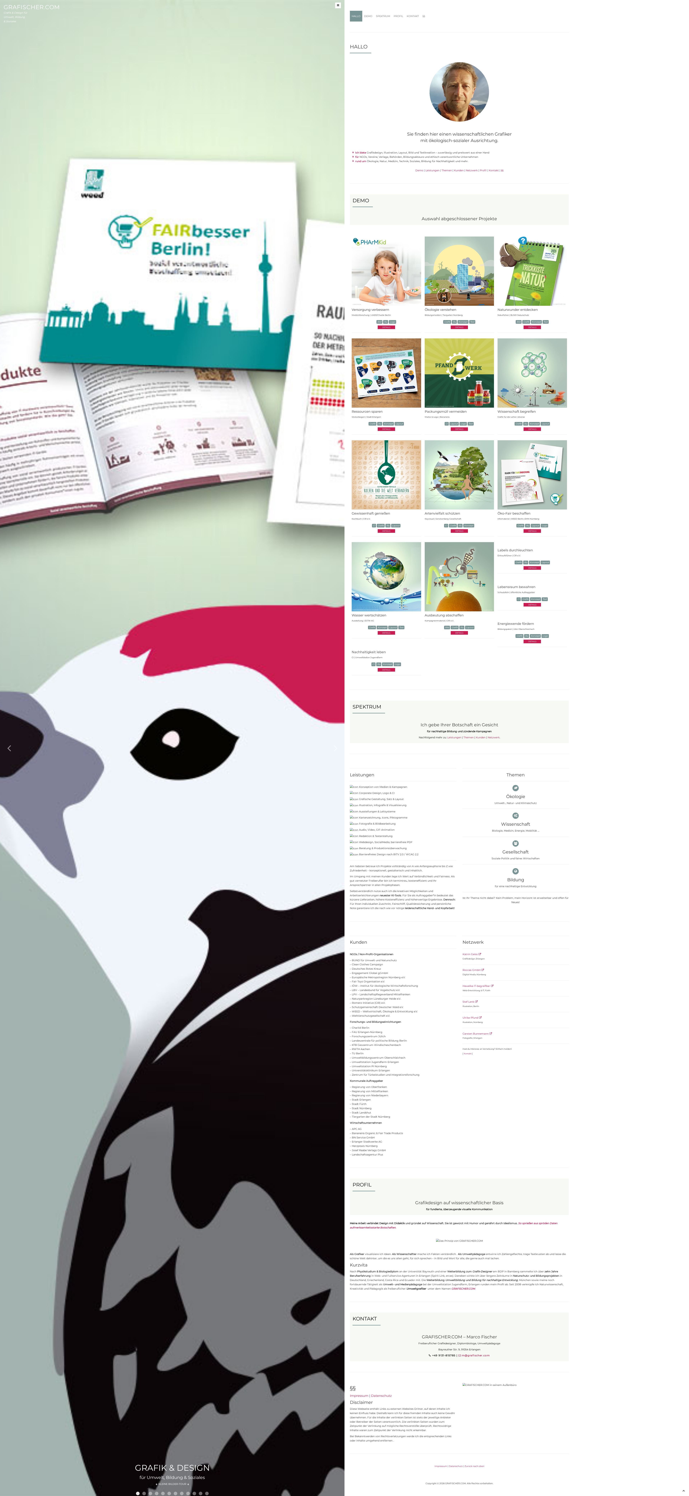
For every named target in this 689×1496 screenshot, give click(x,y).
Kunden (459, 170)
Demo (419, 170)
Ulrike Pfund (470, 1017)
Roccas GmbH (472, 970)
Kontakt (494, 170)
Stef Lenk (468, 1001)
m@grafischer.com (476, 1355)
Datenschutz (381, 1396)
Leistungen (432, 170)
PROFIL (398, 16)
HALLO (356, 16)
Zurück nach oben (474, 1466)
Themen (447, 170)
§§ (424, 16)
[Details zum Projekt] (386, 271)
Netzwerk (472, 170)
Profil (483, 170)
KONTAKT (413, 16)
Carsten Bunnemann (476, 1033)
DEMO (368, 16)
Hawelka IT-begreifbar (476, 986)
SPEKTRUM (383, 16)
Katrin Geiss (470, 954)
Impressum (359, 1396)
